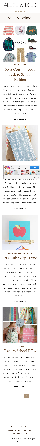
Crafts (10, 253)
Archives (25, 427)
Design (16, 64)
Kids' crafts (27, 253)
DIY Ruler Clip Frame (20, 258)
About (14, 427)
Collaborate (14, 430)
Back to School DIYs (20, 351)
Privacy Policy (20, 434)
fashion (23, 64)
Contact (28, 430)
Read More (20, 119)
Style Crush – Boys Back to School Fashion (20, 74)
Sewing (24, 164)
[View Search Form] (25, 11)
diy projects (17, 164)
